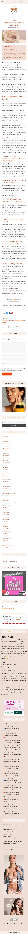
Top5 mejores (11, 789)
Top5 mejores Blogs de (11, 723)
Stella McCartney (6, 512)
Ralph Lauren (5, 467)
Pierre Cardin (5, 476)
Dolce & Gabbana (6, 486)
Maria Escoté (5, 533)
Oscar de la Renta (6, 453)
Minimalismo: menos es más (9, 49)
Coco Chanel (5, 439)
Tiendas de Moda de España (8, 558)
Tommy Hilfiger (6, 528)
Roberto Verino (5, 519)
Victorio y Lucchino (6, 495)
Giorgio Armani (5, 441)
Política (17, 813)
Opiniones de (10, 827)
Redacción (11, 27)
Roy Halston (5, 521)
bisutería (5, 246)
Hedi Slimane (5, 491)
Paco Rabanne (5, 450)
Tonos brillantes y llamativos (9, 58)
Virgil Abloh (5, 498)
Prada (3, 474)
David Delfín (5, 507)
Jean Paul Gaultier (6, 458)
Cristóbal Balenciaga (7, 446)
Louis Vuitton (5, 540)
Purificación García (6, 509)
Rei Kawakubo (5, 500)
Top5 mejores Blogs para (13, 787)
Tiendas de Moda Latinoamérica (9, 561)
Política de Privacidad (15, 849)
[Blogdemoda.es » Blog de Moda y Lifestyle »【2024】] (14, 9)
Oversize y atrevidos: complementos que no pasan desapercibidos (13, 51)
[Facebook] (9, 2)
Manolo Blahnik (6, 535)
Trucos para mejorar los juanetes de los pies (11, 327)
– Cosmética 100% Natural (12, 824)
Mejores (11, 838)
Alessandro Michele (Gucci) (8, 493)
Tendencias (7, 834)
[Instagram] (17, 2)
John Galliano (5, 469)
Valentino (4, 472)
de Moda (8, 831)
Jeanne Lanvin (5, 455)
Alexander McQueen (7, 479)
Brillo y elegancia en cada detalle (9, 47)
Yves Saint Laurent (6, 443)
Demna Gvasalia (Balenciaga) (9, 502)
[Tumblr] (20, 2)
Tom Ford (4, 465)
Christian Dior (5, 436)
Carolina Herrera (6, 448)
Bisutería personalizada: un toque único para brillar (13, 57)
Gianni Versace (5, 517)
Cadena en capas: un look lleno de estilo (11, 56)
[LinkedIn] (22, 2)
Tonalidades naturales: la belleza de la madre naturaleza (14, 53)
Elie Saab (4, 488)
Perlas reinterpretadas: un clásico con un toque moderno (14, 54)
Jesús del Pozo (5, 547)
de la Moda (8, 829)
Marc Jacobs (5, 481)
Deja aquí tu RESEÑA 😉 (8, 608)
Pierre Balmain (5, 514)
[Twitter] (12, 2)
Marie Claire (11, 290)
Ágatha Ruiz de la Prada (7, 545)
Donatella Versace (6, 531)
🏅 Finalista (6, 667)
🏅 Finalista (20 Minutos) (9, 664)
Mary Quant (5, 526)
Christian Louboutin (7, 483)
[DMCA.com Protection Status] (14, 919)
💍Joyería (14, 20)
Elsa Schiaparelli (6, 462)
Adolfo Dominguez (6, 543)
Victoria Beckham (6, 538)
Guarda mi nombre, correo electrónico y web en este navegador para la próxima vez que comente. (13, 369)
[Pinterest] (15, 2)
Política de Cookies (6, 849)
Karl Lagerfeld (5, 460)
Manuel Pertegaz (6, 505)
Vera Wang (4, 524)
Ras (6, 76)
